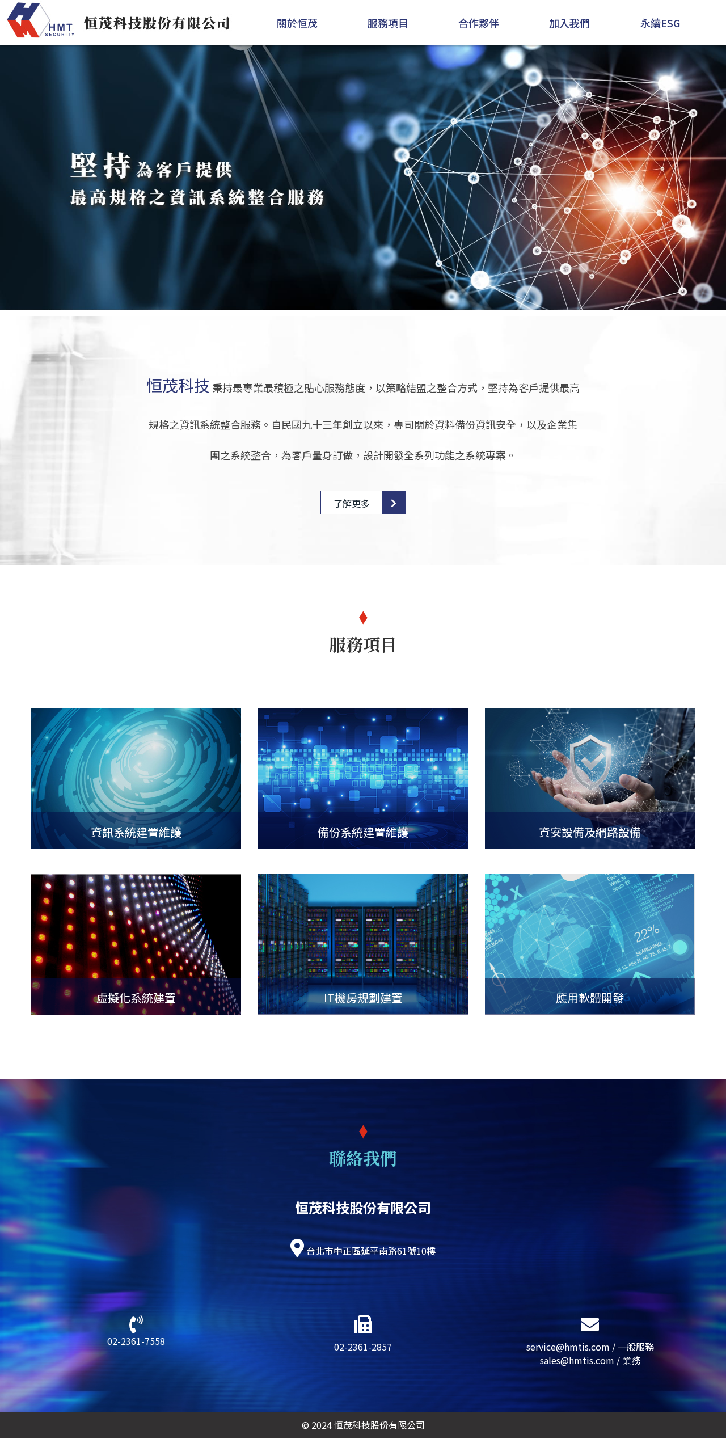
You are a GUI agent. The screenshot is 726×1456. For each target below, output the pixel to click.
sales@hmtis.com (577, 1360)
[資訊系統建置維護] (136, 778)
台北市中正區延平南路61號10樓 (371, 1250)
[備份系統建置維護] (363, 778)
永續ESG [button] (660, 22)
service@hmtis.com (568, 1346)
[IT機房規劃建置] (363, 944)
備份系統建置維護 (363, 832)
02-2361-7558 (136, 1341)
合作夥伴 (478, 22)
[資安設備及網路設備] (590, 778)
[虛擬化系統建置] (136, 944)
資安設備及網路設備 (590, 832)
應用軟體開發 (590, 997)
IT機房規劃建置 (363, 997)
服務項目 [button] (388, 22)
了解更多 (352, 503)
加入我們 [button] (569, 22)
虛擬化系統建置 (136, 997)
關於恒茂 (297, 22)
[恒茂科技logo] (116, 20)
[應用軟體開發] (590, 944)
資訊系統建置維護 (136, 832)
